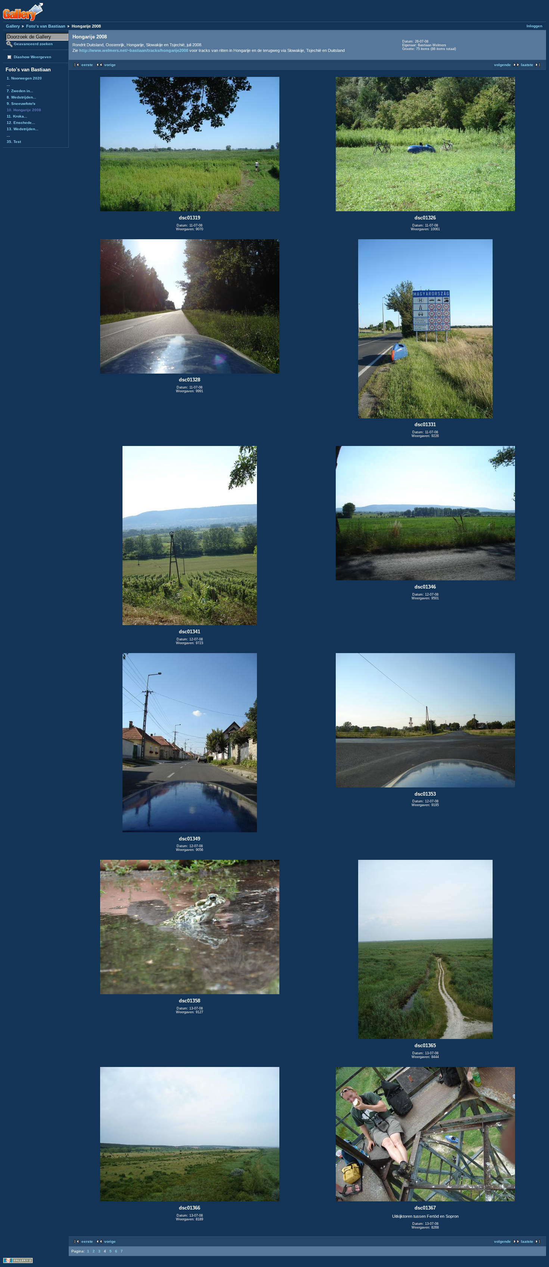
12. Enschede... (21, 123)
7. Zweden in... (20, 91)
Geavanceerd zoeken (33, 44)
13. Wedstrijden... (22, 129)
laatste (527, 65)
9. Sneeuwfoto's (21, 104)
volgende (502, 65)
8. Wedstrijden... (21, 97)
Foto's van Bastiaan (45, 26)
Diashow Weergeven (32, 57)
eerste (87, 65)
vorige (110, 65)
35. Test (14, 142)
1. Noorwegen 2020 (24, 78)
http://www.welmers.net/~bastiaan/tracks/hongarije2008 (133, 50)
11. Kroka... (17, 116)
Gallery (13, 26)
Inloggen (534, 26)
